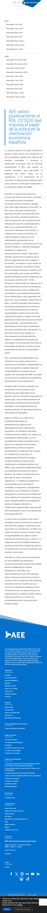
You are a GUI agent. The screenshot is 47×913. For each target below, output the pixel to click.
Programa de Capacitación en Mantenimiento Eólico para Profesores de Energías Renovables (22, 765)
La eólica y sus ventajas (13, 750)
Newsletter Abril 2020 (14, 89)
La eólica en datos (11, 740)
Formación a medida (12, 781)
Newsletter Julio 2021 (14, 24)
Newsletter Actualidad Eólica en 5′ (16, 819)
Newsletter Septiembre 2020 (16, 72)
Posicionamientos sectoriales (15, 728)
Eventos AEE (9, 707)
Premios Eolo (9, 710)
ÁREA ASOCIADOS (32, 2)
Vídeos (7, 827)
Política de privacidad (16, 895)
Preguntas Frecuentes (12, 753)
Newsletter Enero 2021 (14, 49)
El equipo (8, 675)
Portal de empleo (11, 694)
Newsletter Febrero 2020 (15, 97)
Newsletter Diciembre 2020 (16, 60)
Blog (6, 822)
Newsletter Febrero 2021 (15, 45)
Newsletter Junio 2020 (14, 80)
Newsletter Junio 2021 (14, 29)
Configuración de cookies (22, 909)
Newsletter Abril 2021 (14, 37)
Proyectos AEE (10, 798)
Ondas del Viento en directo (14, 811)
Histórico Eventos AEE (12, 712)
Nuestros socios (10, 686)
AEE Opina (8, 816)
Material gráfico (10, 824)
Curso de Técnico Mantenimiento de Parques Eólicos (23, 776)
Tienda (7, 867)
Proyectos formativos (12, 778)
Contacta (8, 696)
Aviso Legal (31, 895)
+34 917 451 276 (10, 850)
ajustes (19, 905)
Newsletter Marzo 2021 (15, 41)
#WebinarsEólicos (11, 786)
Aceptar (6, 909)
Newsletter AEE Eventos (13, 718)
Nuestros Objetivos (11, 680)
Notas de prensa (10, 808)
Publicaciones (9, 814)
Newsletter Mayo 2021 (14, 33)
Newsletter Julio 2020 (14, 76)
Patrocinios (9, 715)
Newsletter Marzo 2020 (15, 93)
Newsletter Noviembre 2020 (16, 64)
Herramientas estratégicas (14, 742)
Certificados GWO (11, 784)
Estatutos (8, 683)
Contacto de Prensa (11, 830)
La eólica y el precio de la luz (14, 748)
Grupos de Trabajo (11, 688)
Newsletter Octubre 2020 (15, 68)
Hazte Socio (9, 691)
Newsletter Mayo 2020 (14, 85)
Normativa (8, 745)
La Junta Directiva (11, 678)
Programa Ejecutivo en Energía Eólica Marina (20, 773)
